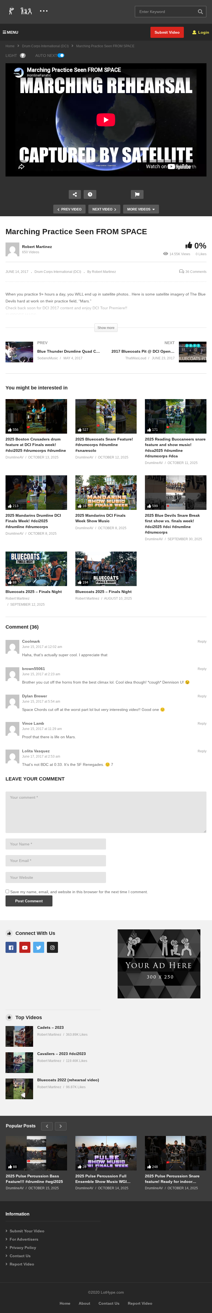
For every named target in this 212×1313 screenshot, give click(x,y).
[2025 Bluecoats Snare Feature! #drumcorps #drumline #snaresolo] (106, 416)
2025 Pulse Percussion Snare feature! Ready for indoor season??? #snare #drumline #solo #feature (172, 1179)
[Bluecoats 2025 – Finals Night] (36, 569)
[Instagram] (52, 947)
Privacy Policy (23, 1247)
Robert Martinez (37, 246)
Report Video (22, 1264)
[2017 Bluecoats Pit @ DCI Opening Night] (159, 357)
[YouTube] (24, 947)
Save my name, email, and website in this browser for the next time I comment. (79, 892)
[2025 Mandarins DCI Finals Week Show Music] (106, 492)
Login (203, 32)
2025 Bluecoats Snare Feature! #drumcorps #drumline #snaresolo (104, 445)
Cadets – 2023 (50, 1027)
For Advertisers (24, 1239)
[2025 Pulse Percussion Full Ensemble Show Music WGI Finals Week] (106, 1153)
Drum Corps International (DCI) (45, 46)
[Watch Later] (90, 194)
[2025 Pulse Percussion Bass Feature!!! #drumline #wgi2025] (36, 1153)
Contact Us (20, 1256)
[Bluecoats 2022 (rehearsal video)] (19, 1089)
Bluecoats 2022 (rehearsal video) (68, 1080)
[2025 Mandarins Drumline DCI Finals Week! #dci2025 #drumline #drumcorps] (36, 492)
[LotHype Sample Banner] (159, 997)
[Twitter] (38, 947)
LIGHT (11, 55)
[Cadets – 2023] (19, 1036)
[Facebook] (11, 947)
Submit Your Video (27, 1231)
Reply (202, 642)
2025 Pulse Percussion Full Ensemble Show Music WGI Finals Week (101, 1179)
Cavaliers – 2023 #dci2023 (61, 1053)
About (84, 1303)
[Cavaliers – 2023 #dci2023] (19, 1062)
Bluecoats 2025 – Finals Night (34, 591)
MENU (12, 32)
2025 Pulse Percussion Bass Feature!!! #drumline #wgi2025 (34, 1179)
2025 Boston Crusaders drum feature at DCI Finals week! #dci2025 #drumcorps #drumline (36, 445)
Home (10, 46)
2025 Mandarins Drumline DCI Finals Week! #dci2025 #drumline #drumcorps (33, 521)
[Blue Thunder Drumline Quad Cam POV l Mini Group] (53, 357)
